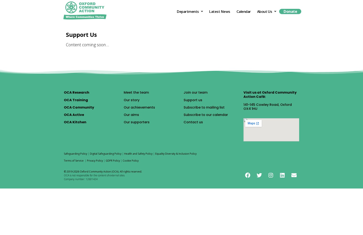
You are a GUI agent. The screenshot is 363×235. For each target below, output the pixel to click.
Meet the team (136, 92)
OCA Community (79, 107)
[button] (190, 11)
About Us (264, 11)
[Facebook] (247, 175)
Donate (290, 11)
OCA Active (74, 114)
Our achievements (139, 107)
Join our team (196, 92)
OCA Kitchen (75, 122)
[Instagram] (271, 175)
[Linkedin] (282, 175)
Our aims (131, 114)
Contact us (193, 122)
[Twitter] (259, 175)
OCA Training (76, 100)
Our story (131, 100)
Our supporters (137, 122)
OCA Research (76, 92)
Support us (193, 100)
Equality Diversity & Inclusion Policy (176, 153)
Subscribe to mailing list (204, 107)
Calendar (244, 11)
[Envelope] (294, 175)
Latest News (219, 11)
